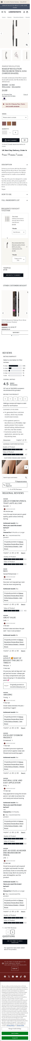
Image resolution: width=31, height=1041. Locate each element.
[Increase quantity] (15, 132)
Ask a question (16, 87)
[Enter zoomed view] (26, 44)
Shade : (4, 114)
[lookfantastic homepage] (15, 12)
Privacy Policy (10, 1025)
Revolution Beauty (18, 17)
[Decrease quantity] (4, 132)
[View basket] (27, 12)
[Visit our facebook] (5, 976)
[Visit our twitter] (9, 976)
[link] (24, 12)
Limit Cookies (14, 1033)
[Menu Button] (2, 12)
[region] (15, 1011)
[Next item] (26, 313)
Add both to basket (13, 275)
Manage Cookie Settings (15, 1028)
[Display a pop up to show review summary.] (15, 327)
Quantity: (5, 129)
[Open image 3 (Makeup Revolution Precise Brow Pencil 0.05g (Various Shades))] (27, 55)
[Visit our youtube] (17, 976)
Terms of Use (20, 1025)
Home (3, 17)
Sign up (14, 968)
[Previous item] (3, 313)
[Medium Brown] (14, 123)
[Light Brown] (9, 123)
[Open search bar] (5, 12)
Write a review (6, 87)
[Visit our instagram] (13, 976)
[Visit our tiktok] (21, 976)
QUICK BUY (16, 332)
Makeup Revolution (11, 66)
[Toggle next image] (28, 33)
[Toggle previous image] (1, 33)
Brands (9, 17)
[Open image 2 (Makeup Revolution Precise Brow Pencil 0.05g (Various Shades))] (16, 55)
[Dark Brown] (4, 123)
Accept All (15, 1038)
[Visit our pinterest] (25, 976)
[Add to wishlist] (24, 140)
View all (25, 94)
